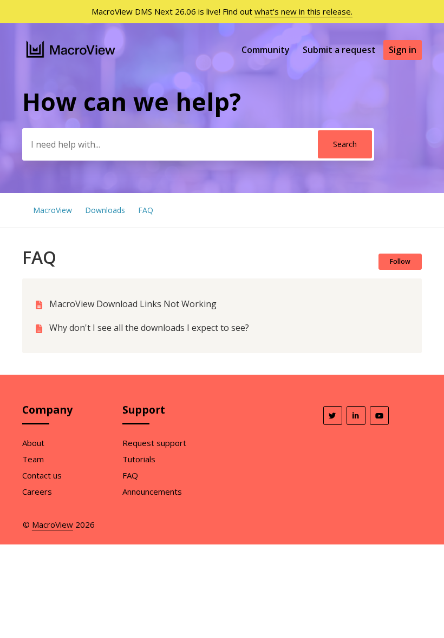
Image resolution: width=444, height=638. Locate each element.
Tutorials (138, 459)
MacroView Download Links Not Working (133, 304)
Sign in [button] (402, 50)
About (33, 442)
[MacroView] (71, 59)
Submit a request (339, 50)
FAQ (145, 210)
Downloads (105, 210)
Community (265, 50)
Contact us (42, 475)
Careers (37, 491)
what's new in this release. (303, 11)
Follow (400, 261)
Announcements (152, 491)
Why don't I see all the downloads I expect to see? (149, 328)
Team (33, 459)
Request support (154, 442)
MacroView (52, 210)
